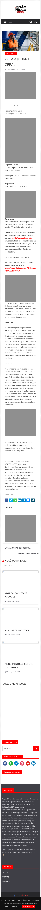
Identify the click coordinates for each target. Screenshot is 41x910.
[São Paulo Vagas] (5, 21)
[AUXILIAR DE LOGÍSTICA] (20, 609)
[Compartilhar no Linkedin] (20, 500)
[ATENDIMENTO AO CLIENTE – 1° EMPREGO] (20, 642)
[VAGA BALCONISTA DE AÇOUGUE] (20, 572)
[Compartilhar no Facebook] (6, 500)
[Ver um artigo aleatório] (36, 21)
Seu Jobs (5, 872)
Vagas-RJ (5, 877)
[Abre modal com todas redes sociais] (33, 500)
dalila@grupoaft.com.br (22, 238)
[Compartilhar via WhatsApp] (15, 500)
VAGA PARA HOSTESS (27, 553)
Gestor (23, 69)
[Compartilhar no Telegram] (24, 500)
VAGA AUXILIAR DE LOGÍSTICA (18, 548)
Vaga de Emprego (10, 53)
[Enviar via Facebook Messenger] (28, 500)
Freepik (19, 106)
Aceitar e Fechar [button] (28, 906)
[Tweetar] (11, 500)
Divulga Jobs (6, 881)
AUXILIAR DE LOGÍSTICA (17, 630)
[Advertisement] (21, 85)
